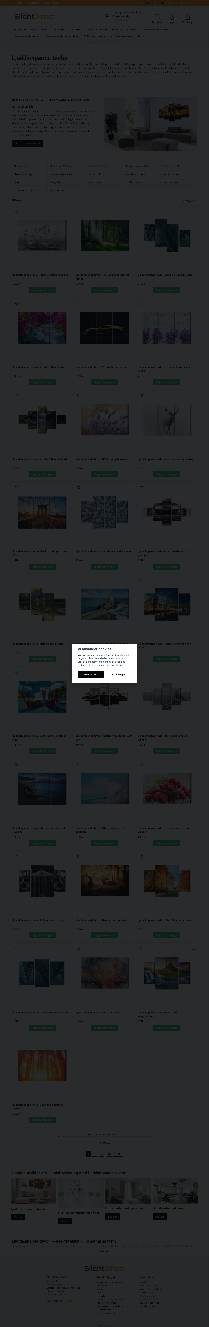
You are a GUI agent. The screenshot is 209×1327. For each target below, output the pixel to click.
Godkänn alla (91, 674)
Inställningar (118, 674)
